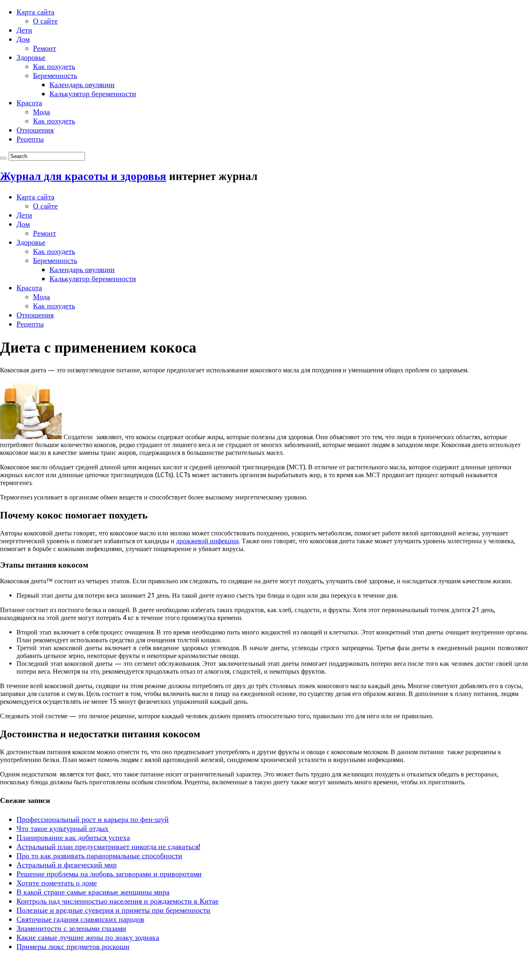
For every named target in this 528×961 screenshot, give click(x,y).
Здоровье (30, 57)
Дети (24, 30)
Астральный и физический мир (66, 864)
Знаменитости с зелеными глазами (71, 928)
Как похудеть (54, 66)
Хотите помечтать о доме (56, 882)
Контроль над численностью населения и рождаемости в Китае (117, 901)
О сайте (45, 21)
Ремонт (44, 48)
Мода (41, 111)
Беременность (55, 75)
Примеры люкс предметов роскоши (73, 946)
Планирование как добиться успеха (73, 837)
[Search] (3, 158)
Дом (23, 39)
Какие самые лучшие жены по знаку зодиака (87, 937)
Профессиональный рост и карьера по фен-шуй (92, 819)
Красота (29, 102)
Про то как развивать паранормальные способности (99, 855)
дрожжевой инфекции (207, 541)
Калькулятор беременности (93, 93)
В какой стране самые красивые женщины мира (93, 892)
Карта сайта (35, 11)
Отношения (35, 129)
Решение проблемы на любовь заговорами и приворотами (109, 873)
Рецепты (30, 139)
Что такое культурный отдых (62, 828)
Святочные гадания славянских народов (80, 919)
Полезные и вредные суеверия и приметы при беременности (113, 910)
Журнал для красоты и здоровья (83, 176)
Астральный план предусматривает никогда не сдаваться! (108, 846)
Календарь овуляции (82, 84)
